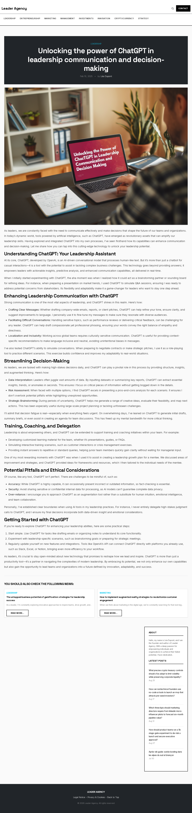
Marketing (50, 18)
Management (67, 18)
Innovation (104, 18)
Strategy (143, 18)
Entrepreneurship (30, 18)
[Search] (172, 8)
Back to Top (113, 797)
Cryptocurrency (124, 18)
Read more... (17, 613)
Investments (86, 18)
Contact (183, 8)
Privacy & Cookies (96, 797)
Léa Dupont (106, 76)
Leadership (10, 18)
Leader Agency (14, 8)
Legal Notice (79, 797)
